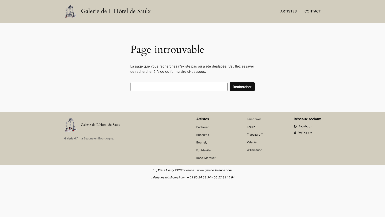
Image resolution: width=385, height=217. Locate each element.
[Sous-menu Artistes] (299, 11)
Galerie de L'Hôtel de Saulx (116, 11)
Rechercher (242, 87)
